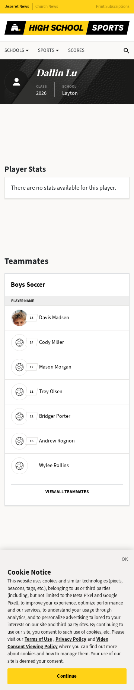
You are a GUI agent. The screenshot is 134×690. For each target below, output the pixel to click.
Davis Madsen (49, 317)
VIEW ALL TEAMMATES (67, 492)
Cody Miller (47, 342)
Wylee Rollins (54, 465)
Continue (67, 676)
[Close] (125, 560)
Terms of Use (38, 639)
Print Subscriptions (113, 6)
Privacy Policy (70, 639)
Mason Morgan (50, 366)
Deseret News (16, 6)
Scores (76, 50)
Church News (46, 6)
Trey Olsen (46, 391)
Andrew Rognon (52, 440)
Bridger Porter (50, 416)
